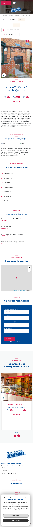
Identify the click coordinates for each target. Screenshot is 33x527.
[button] (18, 435)
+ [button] (29, 267)
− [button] (29, 270)
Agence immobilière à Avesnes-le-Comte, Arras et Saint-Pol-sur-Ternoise (16, 16)
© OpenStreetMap (22, 290)
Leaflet (15, 290)
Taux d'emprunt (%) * (10, 328)
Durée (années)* (9, 315)
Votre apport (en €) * (10, 322)
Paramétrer (15, 516)
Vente (5, 19)
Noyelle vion (13, 19)
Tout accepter (15, 520)
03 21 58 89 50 (5, 470)
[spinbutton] (16, 331)
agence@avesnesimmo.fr (8, 473)
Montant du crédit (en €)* (11, 309)
